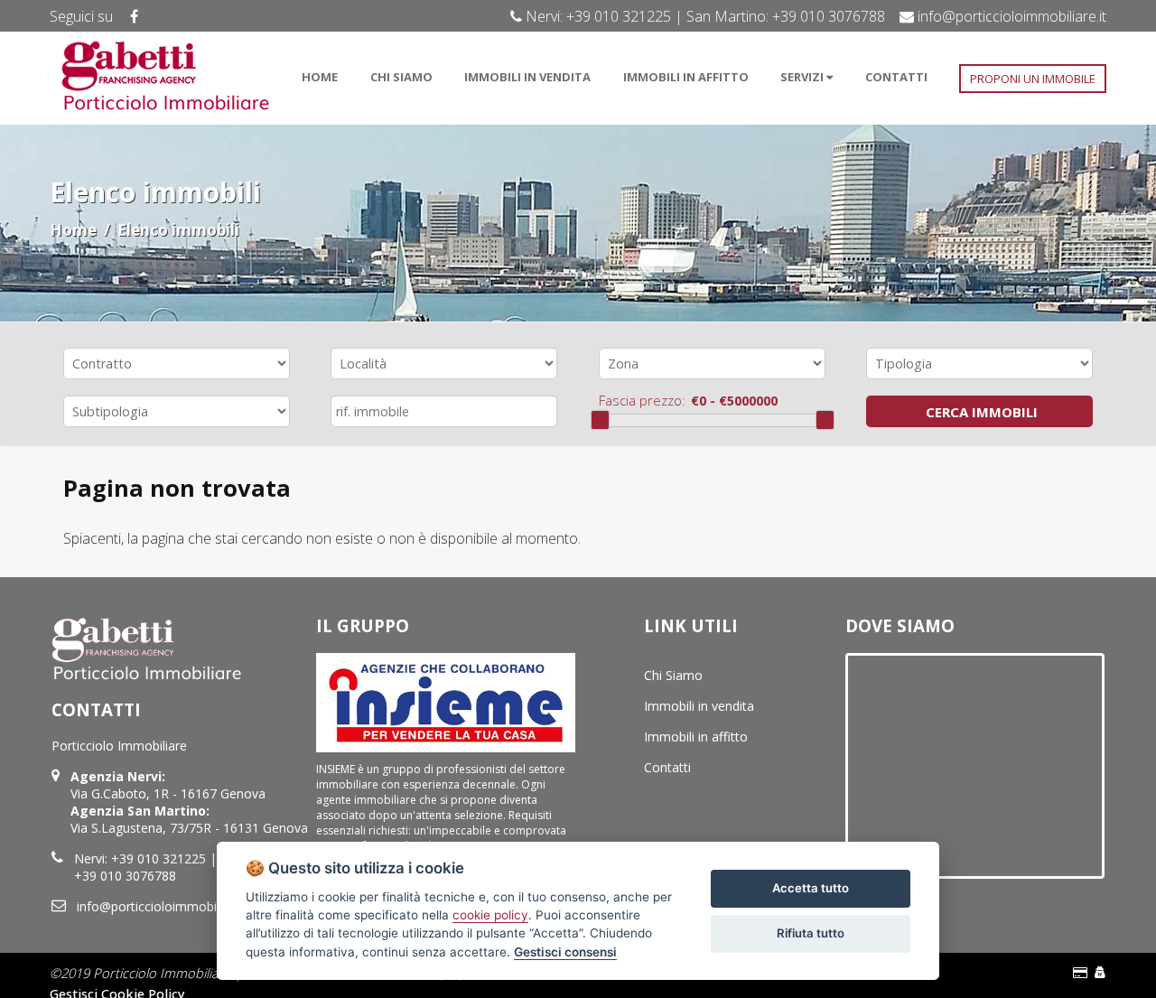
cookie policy (490, 915)
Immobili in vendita (699, 705)
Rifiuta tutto (810, 933)
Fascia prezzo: (642, 400)
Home (73, 229)
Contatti (667, 767)
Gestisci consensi (565, 952)
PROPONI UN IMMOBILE (1032, 78)
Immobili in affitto (696, 736)
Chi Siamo (673, 675)
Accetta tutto (810, 888)
